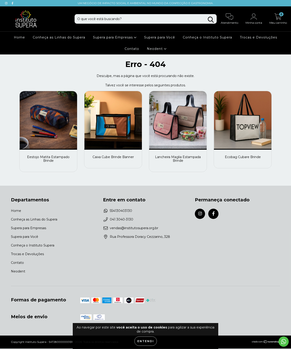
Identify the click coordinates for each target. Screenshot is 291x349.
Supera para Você (159, 37)
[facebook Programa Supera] (12, 3)
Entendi (145, 341)
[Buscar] (211, 19)
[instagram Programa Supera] (6, 3)
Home (19, 37)
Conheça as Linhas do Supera (59, 37)
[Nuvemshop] (266, 342)
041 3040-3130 (121, 219)
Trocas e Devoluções (258, 37)
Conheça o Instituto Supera (207, 37)
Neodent (155, 49)
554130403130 (121, 211)
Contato (132, 49)
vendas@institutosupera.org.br (134, 228)
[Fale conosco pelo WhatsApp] (283, 341)
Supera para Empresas (113, 37)
